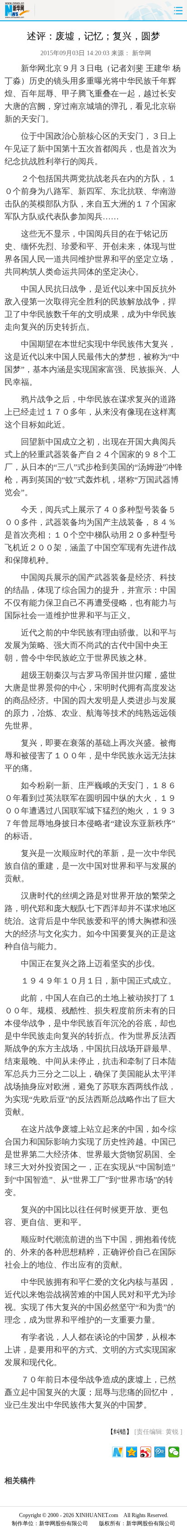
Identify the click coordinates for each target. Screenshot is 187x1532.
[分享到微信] (174, 1452)
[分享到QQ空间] (132, 1452)
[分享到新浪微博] (146, 1452)
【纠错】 (120, 1431)
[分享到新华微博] (117, 1452)
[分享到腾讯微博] (160, 1452)
